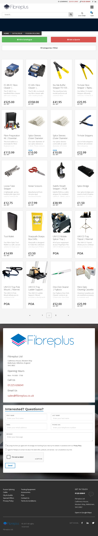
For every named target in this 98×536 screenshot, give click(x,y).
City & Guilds (8, 495)
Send (10, 465)
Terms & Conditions (28, 501)
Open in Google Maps (83, 512)
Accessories (25, 492)
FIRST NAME (10, 415)
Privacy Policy (77, 446)
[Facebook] (92, 1)
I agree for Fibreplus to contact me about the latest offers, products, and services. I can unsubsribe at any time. (39, 450)
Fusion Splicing (8, 489)
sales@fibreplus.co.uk (21, 395)
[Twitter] (93, 523)
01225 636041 (86, 1)
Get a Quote (74, 39)
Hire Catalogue (25, 39)
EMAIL (8, 425)
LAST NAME (56, 415)
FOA (22, 495)
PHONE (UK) (56, 425)
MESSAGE (9, 434)
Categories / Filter (50, 48)
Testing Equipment (28, 489)
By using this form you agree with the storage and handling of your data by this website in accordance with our (44, 446)
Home (6, 33)
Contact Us (25, 498)
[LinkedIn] (95, 1)
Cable (5, 492)
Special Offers (8, 498)
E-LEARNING (63, 1)
